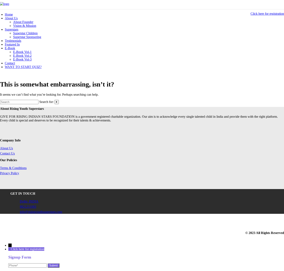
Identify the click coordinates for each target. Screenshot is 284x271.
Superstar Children (25, 33)
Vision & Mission (24, 25)
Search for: (46, 102)
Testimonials (13, 40)
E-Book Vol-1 (22, 52)
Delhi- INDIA (29, 201)
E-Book (10, 48)
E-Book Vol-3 (22, 59)
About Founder (23, 22)
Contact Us (7, 153)
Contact (10, 63)
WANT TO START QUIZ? (23, 67)
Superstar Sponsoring (27, 37)
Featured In (12, 44)
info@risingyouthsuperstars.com (41, 212)
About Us (11, 18)
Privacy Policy (9, 173)
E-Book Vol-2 (22, 55)
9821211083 (28, 206)
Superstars (11, 29)
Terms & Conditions (13, 168)
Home (9, 14)
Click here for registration (267, 13)
